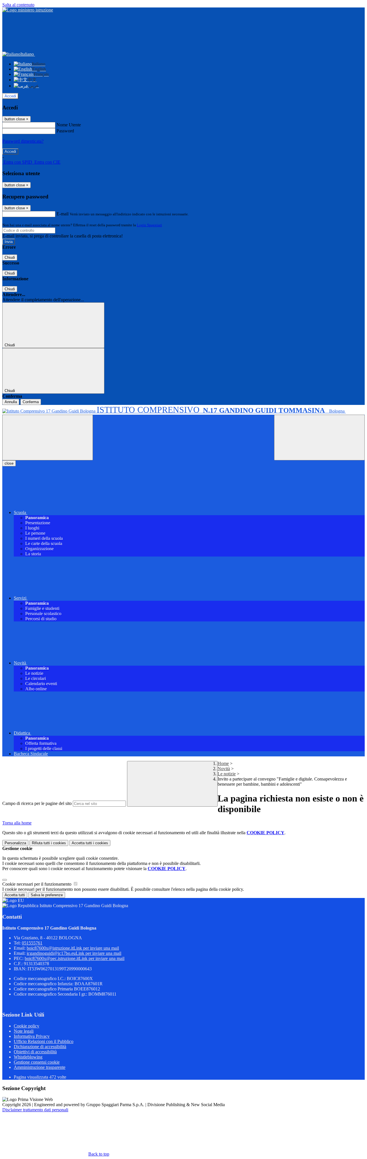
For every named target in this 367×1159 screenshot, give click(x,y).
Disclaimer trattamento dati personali (35, 1109)
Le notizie (227, 773)
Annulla (11, 402)
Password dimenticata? (23, 141)
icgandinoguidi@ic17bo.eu (74, 953)
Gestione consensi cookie (37, 1062)
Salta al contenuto (18, 4)
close (9, 463)
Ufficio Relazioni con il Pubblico (43, 1041)
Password (65, 130)
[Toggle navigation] (47, 437)
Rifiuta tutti (49, 843)
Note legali (24, 1031)
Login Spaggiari (149, 225)
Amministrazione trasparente (39, 1067)
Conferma (31, 402)
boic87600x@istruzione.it (73, 948)
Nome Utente (68, 124)
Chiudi (10, 257)
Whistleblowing (28, 1056)
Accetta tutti (90, 843)
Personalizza (15, 843)
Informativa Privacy (32, 1036)
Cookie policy (26, 1025)
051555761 (32, 942)
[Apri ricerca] (319, 437)
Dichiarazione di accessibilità (40, 1046)
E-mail (62, 213)
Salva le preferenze (47, 895)
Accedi (10, 96)
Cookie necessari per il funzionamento (37, 884)
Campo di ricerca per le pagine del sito (37, 803)
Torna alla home (17, 822)
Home (223, 763)
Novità (224, 768)
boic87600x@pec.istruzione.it (74, 958)
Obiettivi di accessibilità (35, 1051)
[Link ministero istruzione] (27, 9)
